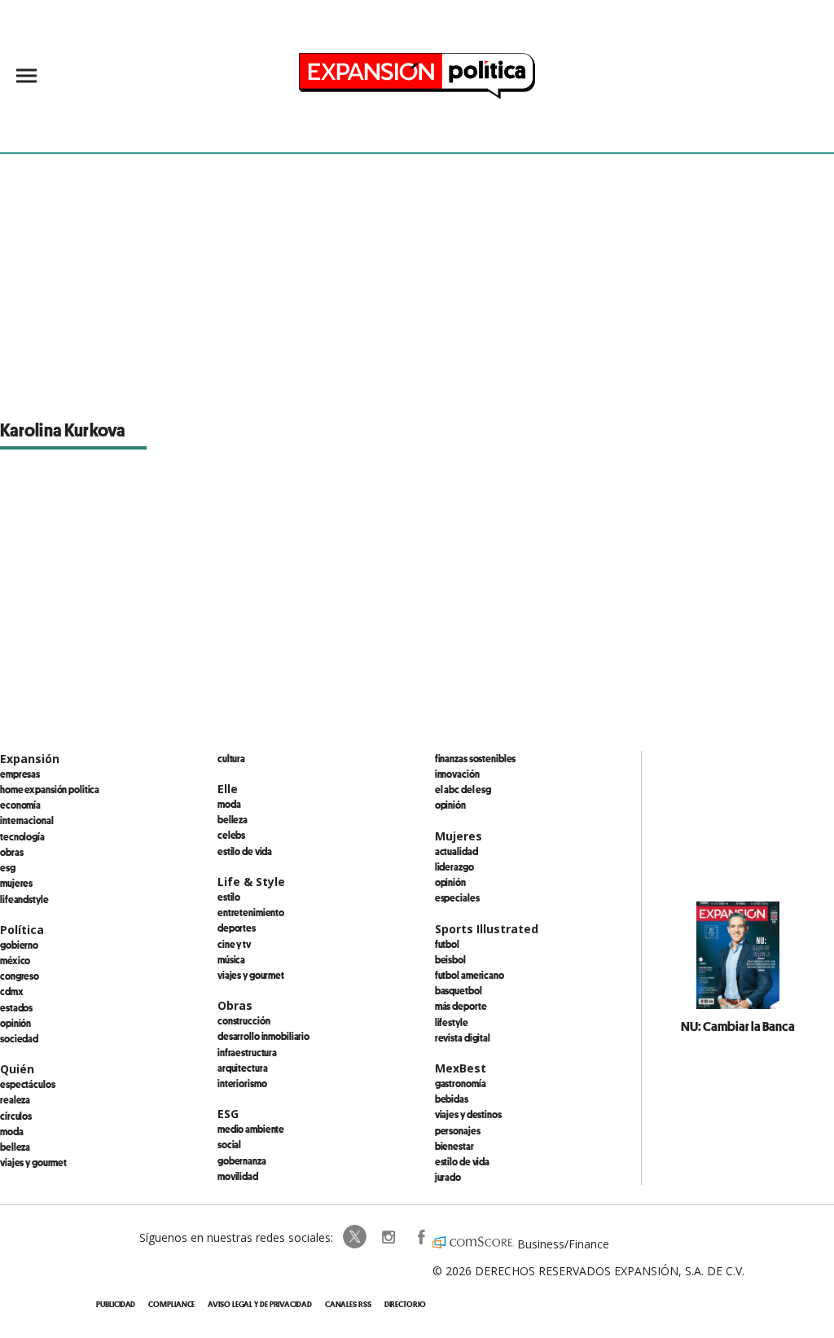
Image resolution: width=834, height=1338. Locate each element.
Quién (17, 1069)
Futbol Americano (469, 974)
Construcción (243, 1020)
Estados (16, 1007)
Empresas (20, 773)
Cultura (231, 758)
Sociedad (19, 1038)
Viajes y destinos (468, 1114)
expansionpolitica (387, 1237)
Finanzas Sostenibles (475, 758)
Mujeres (16, 882)
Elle (227, 788)
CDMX (12, 991)
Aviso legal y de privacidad (259, 1304)
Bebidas (451, 1098)
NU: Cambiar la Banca (738, 1026)
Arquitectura (242, 1067)
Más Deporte (461, 1005)
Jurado (448, 1176)
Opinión (15, 1023)
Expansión (29, 758)
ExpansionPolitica (420, 1237)
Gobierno (19, 944)
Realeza (15, 1099)
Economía (20, 804)
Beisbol (450, 959)
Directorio (405, 1304)
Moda (12, 1131)
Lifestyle (451, 1022)
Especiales (457, 897)
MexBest (460, 1068)
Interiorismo (242, 1083)
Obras (11, 851)
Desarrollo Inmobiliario (263, 1036)
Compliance (171, 1304)
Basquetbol (458, 990)
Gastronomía (460, 1083)
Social (229, 1144)
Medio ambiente (250, 1128)
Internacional (26, 820)
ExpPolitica (355, 1237)
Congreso (19, 975)
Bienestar (454, 1145)
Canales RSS (348, 1304)
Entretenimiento (250, 912)
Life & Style (251, 881)
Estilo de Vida (462, 1161)
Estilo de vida (244, 851)
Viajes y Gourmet (33, 1162)
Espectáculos (27, 1084)
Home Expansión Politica (49, 789)
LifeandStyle (24, 899)
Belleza (15, 1146)
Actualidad (456, 851)
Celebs (231, 834)
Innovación (457, 773)
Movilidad (237, 1176)
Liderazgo (454, 866)
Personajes (458, 1130)
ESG (7, 867)
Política (22, 929)
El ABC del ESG (463, 789)
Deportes (236, 927)
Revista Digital (462, 1037)
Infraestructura (247, 1052)
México (15, 960)
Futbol (447, 944)
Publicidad (115, 1304)
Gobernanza (241, 1160)
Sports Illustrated (486, 929)
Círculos (16, 1115)
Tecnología (22, 836)
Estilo (228, 896)
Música (231, 959)
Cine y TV (234, 944)
